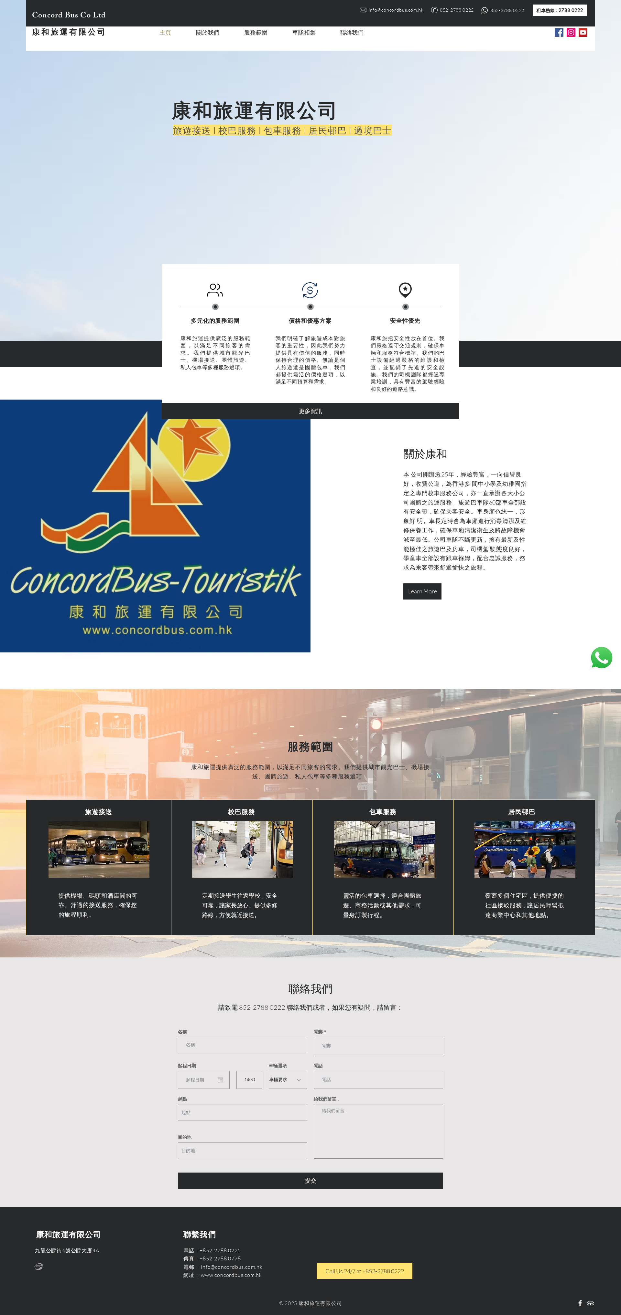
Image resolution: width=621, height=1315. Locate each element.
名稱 (182, 1031)
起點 (182, 1099)
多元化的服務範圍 (215, 320)
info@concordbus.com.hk (396, 10)
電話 (318, 1065)
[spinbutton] (249, 1080)
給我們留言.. (326, 1099)
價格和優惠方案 (310, 320)
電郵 (318, 1031)
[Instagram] (571, 32)
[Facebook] (559, 32)
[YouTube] (583, 32)
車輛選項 (278, 1065)
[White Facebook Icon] (580, 1303)
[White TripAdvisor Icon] (590, 1303)
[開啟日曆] (220, 1079)
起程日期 (187, 1065)
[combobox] (242, 1112)
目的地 (184, 1137)
